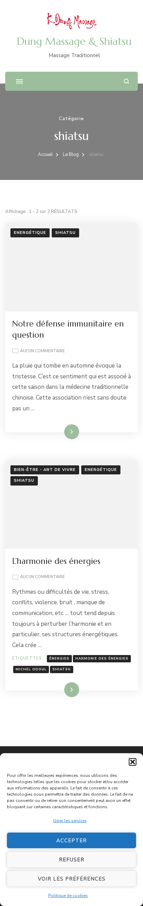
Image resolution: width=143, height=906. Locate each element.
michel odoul (31, 669)
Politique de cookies (68, 895)
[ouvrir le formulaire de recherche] (126, 81)
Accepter (71, 840)
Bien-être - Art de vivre (45, 469)
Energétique (30, 232)
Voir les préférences (72, 878)
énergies (59, 658)
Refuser (71, 859)
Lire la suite (60, 431)
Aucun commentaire (42, 351)
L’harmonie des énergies (56, 561)
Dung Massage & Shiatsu (74, 41)
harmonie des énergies (101, 658)
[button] (132, 761)
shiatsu (65, 232)
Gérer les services (70, 821)
